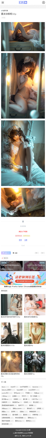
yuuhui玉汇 (7, 393)
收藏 (16, 253)
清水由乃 (31, 408)
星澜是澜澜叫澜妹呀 (9, 405)
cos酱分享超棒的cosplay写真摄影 (23, 433)
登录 (20, 240)
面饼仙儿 (30, 421)
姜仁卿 (26, 399)
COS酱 (28, 430)
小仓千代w (37, 399)
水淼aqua (6, 408)
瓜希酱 (40, 408)
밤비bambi (19, 393)
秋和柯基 (6, 415)
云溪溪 (16, 396)
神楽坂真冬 (34, 411)
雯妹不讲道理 (7, 421)
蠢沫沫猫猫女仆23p (8, 345)
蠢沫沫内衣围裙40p (31, 317)
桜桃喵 (32, 405)
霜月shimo (19, 421)
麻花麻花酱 (7, 424)
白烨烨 (14, 411)
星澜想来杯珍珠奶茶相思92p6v (10, 265)
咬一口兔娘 (35, 396)
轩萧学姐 (37, 415)
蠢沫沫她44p (28, 345)
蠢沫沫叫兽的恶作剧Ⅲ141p (10, 317)
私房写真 (5, 10)
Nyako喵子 (22, 390)
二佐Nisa (6, 396)
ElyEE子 (14, 387)
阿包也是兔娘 (20, 418)
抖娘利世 (6, 402)
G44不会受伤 (25, 387)
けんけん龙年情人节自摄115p (36, 265)
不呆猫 (28, 393)
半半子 (25, 396)
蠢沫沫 (27, 415)
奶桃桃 (17, 399)
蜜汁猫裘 (17, 415)
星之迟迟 (37, 402)
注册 (25, 240)
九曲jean (38, 393)
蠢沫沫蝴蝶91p (29, 374)
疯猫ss (5, 411)
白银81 (24, 411)
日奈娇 (27, 402)
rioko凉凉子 (33, 390)
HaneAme (37, 387)
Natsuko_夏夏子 (8, 390)
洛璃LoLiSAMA (19, 408)
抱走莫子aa (17, 402)
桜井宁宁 (22, 405)
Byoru (5, 387)
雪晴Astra (32, 418)
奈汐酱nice (7, 399)
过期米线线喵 (7, 418)
